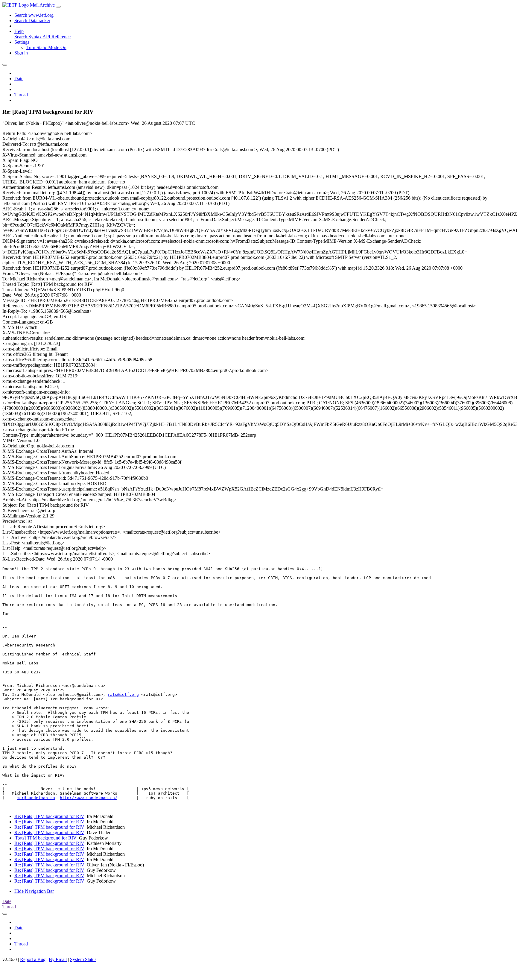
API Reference (56, 36)
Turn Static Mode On (46, 47)
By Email (58, 959)
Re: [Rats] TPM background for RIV (49, 816)
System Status (83, 959)
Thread (21, 94)
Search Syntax (28, 36)
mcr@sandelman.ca (36, 798)
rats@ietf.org (123, 694)
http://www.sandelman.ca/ (88, 798)
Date (18, 78)
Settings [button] (21, 42)
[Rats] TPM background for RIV (45, 837)
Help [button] (19, 31)
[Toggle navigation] (58, 6)
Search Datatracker (32, 20)
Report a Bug (32, 959)
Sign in (21, 52)
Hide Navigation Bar (34, 891)
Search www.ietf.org (34, 15)
